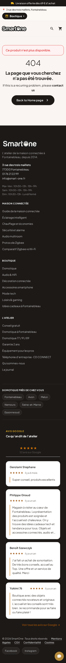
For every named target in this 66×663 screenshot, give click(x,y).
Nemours (10, 404)
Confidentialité (32, 642)
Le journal (8, 369)
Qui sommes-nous (13, 363)
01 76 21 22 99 (10, 173)
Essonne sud (12, 412)
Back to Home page (32, 100)
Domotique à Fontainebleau (19, 331)
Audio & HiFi (9, 274)
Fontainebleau (13, 397)
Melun (44, 397)
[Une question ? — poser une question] (59, 656)
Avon (31, 397)
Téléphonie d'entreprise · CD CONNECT (26, 357)
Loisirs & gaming (12, 299)
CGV (17, 642)
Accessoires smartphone (17, 287)
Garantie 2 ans (11, 344)
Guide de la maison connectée (21, 211)
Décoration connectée (16, 281)
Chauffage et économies (17, 223)
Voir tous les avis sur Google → (41, 624)
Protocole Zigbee (13, 242)
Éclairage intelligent (14, 217)
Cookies (49, 642)
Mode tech (9, 293)
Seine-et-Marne (31, 404)
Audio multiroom (12, 236)
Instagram (30, 650)
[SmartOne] (14, 28)
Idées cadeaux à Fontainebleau (21, 306)
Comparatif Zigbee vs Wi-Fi (19, 249)
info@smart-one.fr (13, 178)
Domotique (9, 268)
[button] (52, 28)
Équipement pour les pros (18, 350)
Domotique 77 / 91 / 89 (15, 338)
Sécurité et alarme (13, 230)
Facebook (11, 650)
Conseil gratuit (11, 325)
